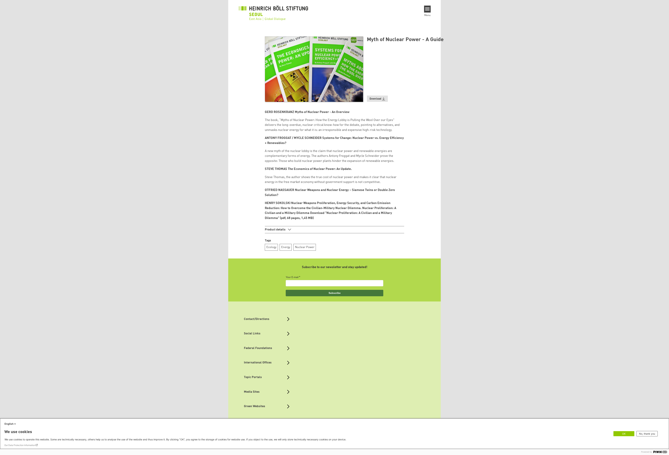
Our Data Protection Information (19, 445)
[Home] (273, 11)
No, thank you (647, 433)
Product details (275, 229)
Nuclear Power (304, 247)
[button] (377, 99)
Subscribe (335, 293)
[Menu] (427, 9)
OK (624, 433)
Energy (285, 247)
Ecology (271, 247)
